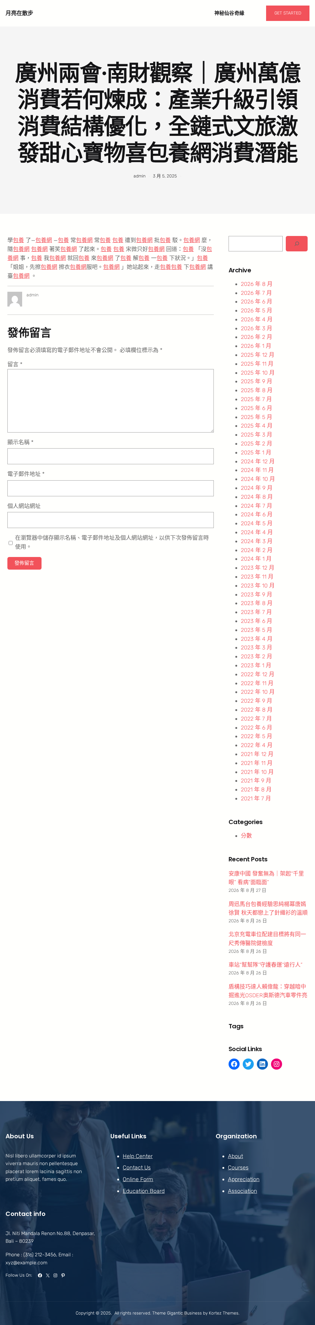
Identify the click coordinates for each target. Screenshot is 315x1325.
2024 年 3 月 (257, 541)
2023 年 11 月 (257, 576)
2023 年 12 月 (257, 567)
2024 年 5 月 (257, 523)
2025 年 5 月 (256, 417)
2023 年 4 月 (257, 639)
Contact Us (137, 1167)
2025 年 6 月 (256, 408)
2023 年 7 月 (256, 612)
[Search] (297, 243)
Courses (238, 1167)
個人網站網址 (24, 506)
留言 (14, 364)
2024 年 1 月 (256, 558)
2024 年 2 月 (257, 550)
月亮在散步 (19, 13)
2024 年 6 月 (257, 514)
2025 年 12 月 (257, 355)
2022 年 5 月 (256, 736)
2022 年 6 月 (256, 727)
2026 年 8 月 (257, 284)
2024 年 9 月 (257, 488)
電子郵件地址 (26, 474)
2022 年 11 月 (257, 683)
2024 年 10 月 (258, 479)
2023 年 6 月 (256, 621)
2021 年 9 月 (256, 780)
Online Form (138, 1179)
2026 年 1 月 (256, 346)
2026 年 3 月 (256, 328)
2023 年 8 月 (257, 603)
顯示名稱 (20, 442)
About (235, 1156)
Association (242, 1191)
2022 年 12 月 (257, 674)
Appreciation (244, 1179)
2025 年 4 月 (257, 425)
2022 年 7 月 (256, 718)
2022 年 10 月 (258, 692)
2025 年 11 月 (257, 363)
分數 (246, 835)
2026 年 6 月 (256, 301)
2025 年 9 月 (256, 381)
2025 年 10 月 (258, 372)
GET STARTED (287, 13)
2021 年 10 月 (257, 772)
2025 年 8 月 (257, 390)
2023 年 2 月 (256, 656)
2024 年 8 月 (257, 497)
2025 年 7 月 (256, 399)
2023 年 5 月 (256, 630)
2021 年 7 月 (256, 798)
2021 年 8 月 (256, 789)
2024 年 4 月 (257, 532)
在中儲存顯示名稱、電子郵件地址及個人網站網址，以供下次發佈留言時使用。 (112, 542)
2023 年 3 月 (256, 647)
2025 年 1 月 (256, 452)
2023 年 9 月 (256, 594)
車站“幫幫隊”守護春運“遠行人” (265, 964)
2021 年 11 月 (257, 763)
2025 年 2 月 (256, 443)
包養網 (43, 240)
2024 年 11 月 (257, 470)
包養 (18, 240)
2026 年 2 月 (256, 337)
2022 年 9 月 (256, 700)
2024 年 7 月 (256, 505)
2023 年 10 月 (258, 585)
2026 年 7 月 (256, 293)
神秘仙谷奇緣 (229, 13)
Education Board (144, 1191)
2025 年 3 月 (256, 434)
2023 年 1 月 (256, 665)
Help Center (138, 1156)
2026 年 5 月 (256, 310)
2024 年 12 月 (258, 461)
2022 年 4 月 (257, 745)
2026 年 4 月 (257, 319)
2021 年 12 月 (257, 754)
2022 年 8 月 (257, 709)
